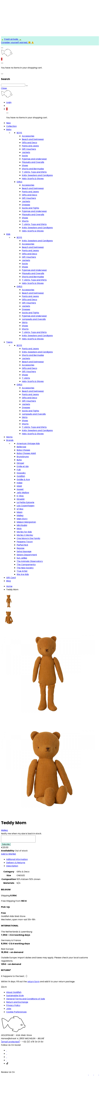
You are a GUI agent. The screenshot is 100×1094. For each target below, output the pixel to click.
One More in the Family (28, 538)
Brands (9, 440)
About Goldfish (13, 992)
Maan (19, 512)
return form (33, 981)
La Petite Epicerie (25, 502)
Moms (9, 436)
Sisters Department (27, 554)
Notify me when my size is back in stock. (21, 833)
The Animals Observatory (30, 561)
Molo (19, 528)
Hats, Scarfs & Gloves (33, 178)
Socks (25, 155)
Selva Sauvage (24, 551)
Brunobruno (23, 456)
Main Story (22, 518)
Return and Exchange (17, 1002)
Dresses (26, 204)
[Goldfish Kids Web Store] (6, 55)
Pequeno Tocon (25, 541)
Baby (8, 129)
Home (9, 586)
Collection (11, 126)
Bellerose (21, 446)
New (8, 122)
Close (4, 88)
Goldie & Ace (23, 479)
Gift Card (11, 577)
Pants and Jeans (30, 145)
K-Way (20, 495)
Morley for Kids (24, 531)
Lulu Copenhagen (25, 505)
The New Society (25, 567)
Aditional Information (17, 859)
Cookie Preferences (16, 1011)
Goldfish (21, 476)
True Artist (22, 571)
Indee (19, 482)
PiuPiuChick (22, 544)
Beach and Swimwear (33, 139)
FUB (19, 469)
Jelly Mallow (23, 492)
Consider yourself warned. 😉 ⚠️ (17, 42)
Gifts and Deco (29, 142)
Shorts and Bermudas (33, 168)
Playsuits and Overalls (33, 162)
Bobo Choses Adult (26, 453)
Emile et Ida (23, 466)
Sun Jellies (22, 557)
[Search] (27, 85)
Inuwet (20, 489)
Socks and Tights (30, 207)
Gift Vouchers (29, 149)
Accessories (28, 136)
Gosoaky (21, 472)
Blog (8, 580)
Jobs (8, 1008)
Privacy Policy (13, 1005)
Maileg (20, 515)
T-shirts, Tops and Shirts (34, 172)
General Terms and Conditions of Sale (25, 998)
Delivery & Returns (15, 862)
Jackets (26, 152)
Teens (9, 342)
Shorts (25, 221)
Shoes (25, 165)
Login (8, 102)
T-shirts (26, 378)
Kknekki (20, 499)
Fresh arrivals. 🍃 (12, 39)
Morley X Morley (25, 535)
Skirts (24, 322)
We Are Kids (23, 574)
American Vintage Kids (28, 443)
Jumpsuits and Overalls (34, 319)
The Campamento (26, 564)
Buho (19, 459)
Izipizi (19, 486)
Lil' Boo (20, 508)
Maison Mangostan (26, 522)
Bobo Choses (23, 450)
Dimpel (20, 463)
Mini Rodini (22, 525)
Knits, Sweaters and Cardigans (37, 175)
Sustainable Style (15, 995)
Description (12, 865)
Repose (20, 548)
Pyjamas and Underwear (34, 158)
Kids (8, 234)
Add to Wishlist (8, 853)
